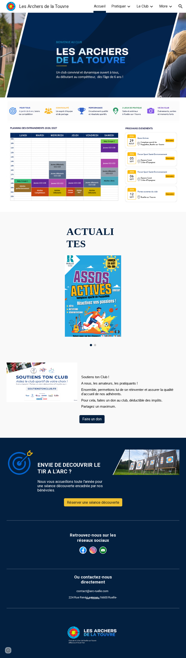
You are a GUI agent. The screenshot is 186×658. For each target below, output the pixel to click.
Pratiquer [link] (118, 6)
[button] (180, 6)
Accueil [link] (99, 6)
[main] (93, 238)
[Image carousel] (93, 300)
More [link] (163, 6)
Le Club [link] (143, 6)
